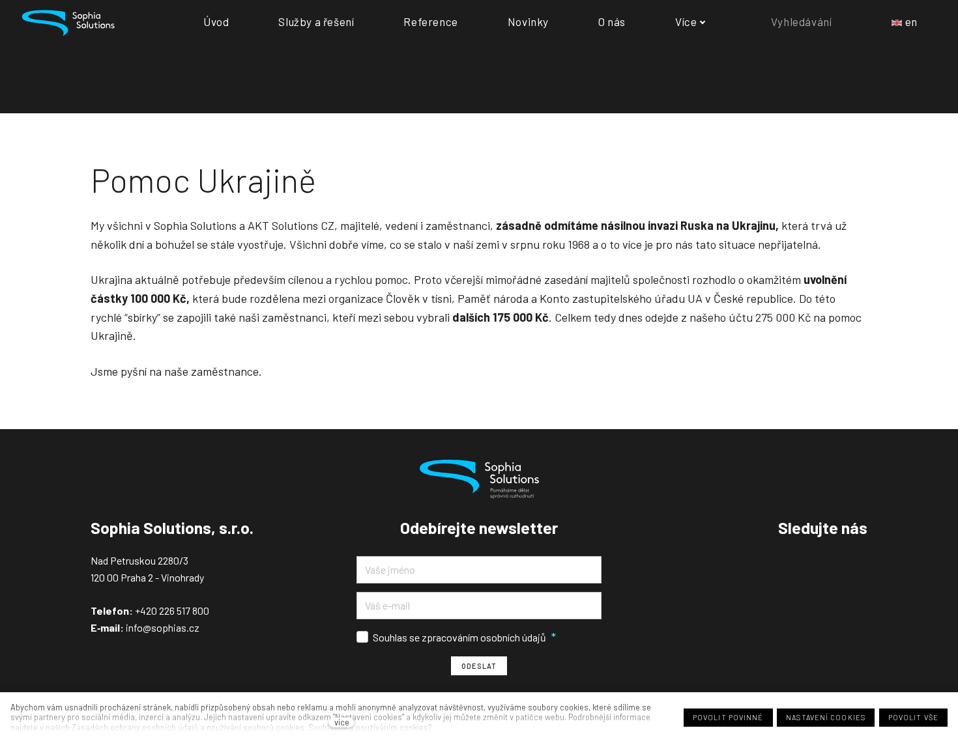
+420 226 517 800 (172, 610)
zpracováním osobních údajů (484, 637)
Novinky (280, 78)
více (341, 722)
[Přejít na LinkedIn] (862, 561)
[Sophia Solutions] (68, 21)
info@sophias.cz (161, 627)
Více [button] (686, 21)
